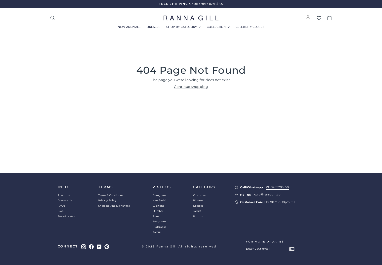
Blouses (198, 200)
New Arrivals (129, 27)
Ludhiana (158, 205)
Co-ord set (200, 195)
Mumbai (158, 210)
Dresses (153, 27)
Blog (61, 210)
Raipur (157, 232)
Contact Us (65, 200)
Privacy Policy (107, 200)
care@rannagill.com (269, 194)
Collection (217, 27)
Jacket (197, 210)
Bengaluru (159, 221)
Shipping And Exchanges (114, 205)
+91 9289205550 (277, 187)
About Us (64, 195)
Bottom (198, 216)
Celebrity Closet (250, 27)
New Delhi (159, 200)
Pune (156, 216)
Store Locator (66, 216)
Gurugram (159, 195)
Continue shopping (191, 87)
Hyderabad (160, 226)
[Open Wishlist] (319, 18)
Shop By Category (182, 27)
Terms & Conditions (110, 195)
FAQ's (61, 205)
